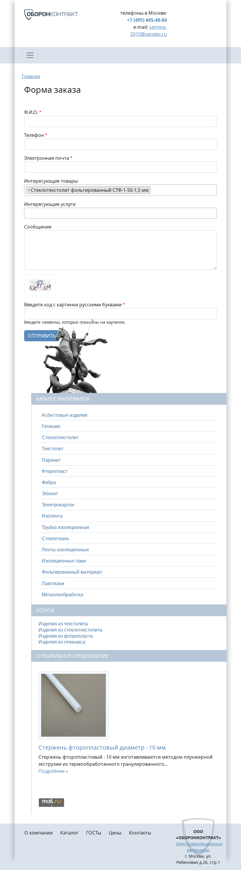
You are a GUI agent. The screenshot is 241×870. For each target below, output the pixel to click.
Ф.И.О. (31, 112)
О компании (38, 832)
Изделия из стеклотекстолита (70, 629)
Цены (115, 832)
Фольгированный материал (72, 572)
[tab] (129, 415)
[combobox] (120, 190)
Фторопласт (55, 471)
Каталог (69, 832)
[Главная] (58, 14)
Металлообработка (62, 594)
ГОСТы (93, 832)
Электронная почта (46, 158)
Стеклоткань (55, 538)
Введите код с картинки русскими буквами (73, 304)
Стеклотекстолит (60, 437)
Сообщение (37, 227)
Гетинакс (51, 426)
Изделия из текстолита (63, 623)
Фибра (49, 482)
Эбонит (50, 493)
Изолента (52, 515)
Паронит (51, 460)
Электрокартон (58, 504)
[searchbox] (153, 189)
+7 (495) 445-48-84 (147, 20)
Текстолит (52, 448)
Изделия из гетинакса (62, 641)
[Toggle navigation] (30, 55)
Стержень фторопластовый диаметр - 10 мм (102, 747)
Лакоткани (53, 583)
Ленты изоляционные (65, 549)
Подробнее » (53, 771)
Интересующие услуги (50, 204)
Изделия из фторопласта (66, 636)
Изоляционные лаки (64, 560)
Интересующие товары (51, 181)
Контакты (140, 832)
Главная (31, 76)
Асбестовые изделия (64, 415)
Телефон (34, 135)
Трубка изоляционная (65, 527)
